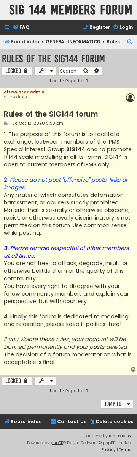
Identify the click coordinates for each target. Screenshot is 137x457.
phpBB (57, 443)
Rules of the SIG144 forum (53, 59)
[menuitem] (21, 27)
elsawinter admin (24, 92)
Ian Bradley (120, 436)
